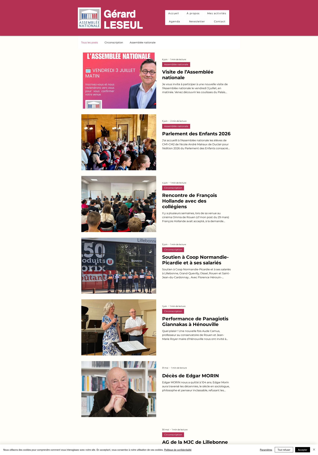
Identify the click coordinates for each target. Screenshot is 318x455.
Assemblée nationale (143, 42)
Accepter (302, 449)
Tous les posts (89, 42)
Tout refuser (284, 449)
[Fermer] (314, 449)
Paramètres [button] (266, 449)
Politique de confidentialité (177, 449)
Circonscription (114, 42)
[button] (216, 13)
